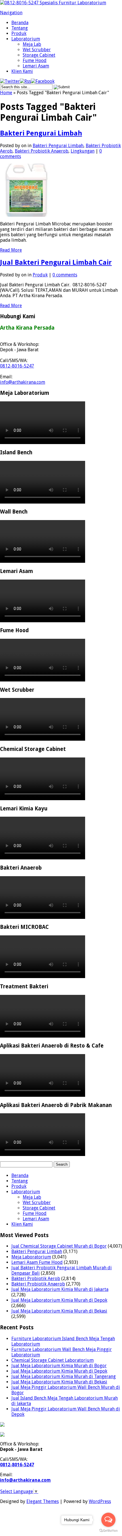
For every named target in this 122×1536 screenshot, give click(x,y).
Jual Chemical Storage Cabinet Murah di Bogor (59, 1246)
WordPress (100, 1501)
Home (6, 92)
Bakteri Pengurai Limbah (41, 133)
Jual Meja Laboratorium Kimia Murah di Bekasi (59, 1311)
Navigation (11, 12)
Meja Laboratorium (31, 1257)
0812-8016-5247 (17, 366)
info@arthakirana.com (22, 382)
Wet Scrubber (37, 49)
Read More (11, 250)
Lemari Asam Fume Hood (37, 1262)
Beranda (19, 22)
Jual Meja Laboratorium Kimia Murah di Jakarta (59, 1289)
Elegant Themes (42, 1501)
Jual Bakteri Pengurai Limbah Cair (56, 262)
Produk (18, 33)
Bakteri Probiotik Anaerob (41, 151)
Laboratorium (25, 39)
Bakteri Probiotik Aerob (35, 1278)
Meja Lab (32, 44)
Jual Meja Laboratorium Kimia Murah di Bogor (59, 1365)
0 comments (64, 275)
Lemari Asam (36, 66)
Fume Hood (35, 60)
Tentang (19, 28)
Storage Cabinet (39, 55)
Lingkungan (82, 151)
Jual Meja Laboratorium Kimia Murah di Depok (59, 1300)
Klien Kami (22, 71)
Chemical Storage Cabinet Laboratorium (52, 1360)
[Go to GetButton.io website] (108, 1530)
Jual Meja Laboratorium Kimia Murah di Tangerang (63, 1376)
